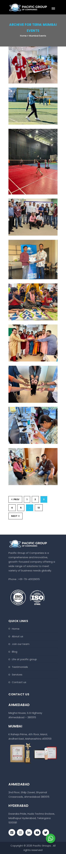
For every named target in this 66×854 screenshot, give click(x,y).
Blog (14, 651)
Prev (16, 499)
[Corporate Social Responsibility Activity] (28, 284)
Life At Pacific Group (24, 659)
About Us (17, 636)
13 (39, 507)
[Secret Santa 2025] (28, 47)
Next (14, 516)
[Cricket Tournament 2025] (28, 88)
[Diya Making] (28, 407)
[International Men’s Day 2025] (28, 199)
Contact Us (19, 682)
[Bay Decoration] (28, 325)
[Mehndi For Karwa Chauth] (28, 366)
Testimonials (20, 667)
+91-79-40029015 (29, 579)
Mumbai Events (37, 35)
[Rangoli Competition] (28, 448)
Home (23, 35)
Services (17, 674)
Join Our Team (20, 644)
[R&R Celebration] (28, 240)
